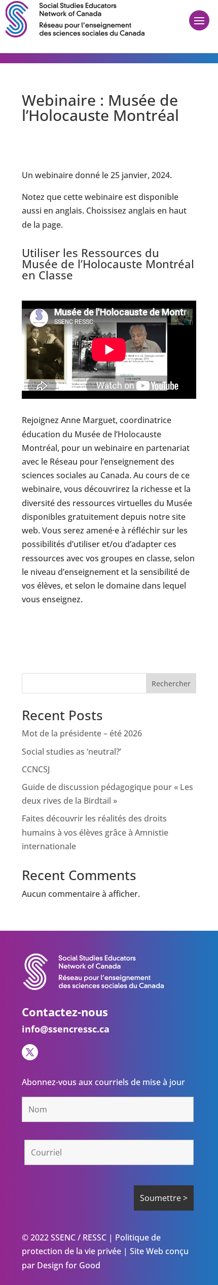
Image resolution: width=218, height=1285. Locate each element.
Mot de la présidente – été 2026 (82, 733)
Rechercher (171, 683)
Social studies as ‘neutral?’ (71, 751)
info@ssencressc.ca (66, 1029)
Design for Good (67, 1265)
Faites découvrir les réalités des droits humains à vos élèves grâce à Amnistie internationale (95, 832)
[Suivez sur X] (30, 1052)
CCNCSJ (36, 769)
